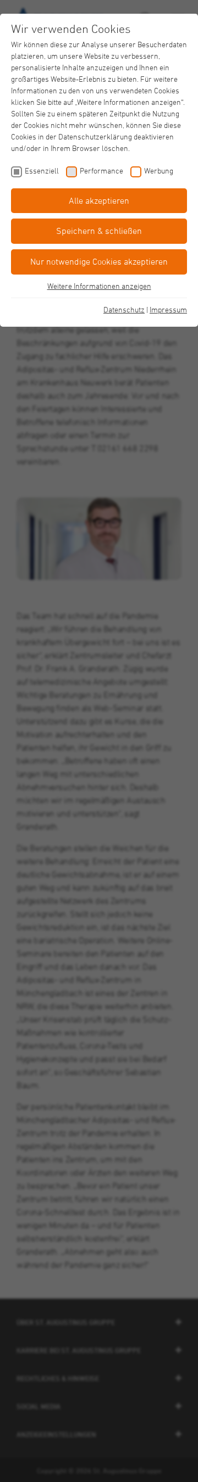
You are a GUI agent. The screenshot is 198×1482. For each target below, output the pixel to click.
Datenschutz (124, 309)
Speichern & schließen (99, 231)
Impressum (168, 309)
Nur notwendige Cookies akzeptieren (99, 261)
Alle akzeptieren (99, 200)
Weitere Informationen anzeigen (99, 285)
